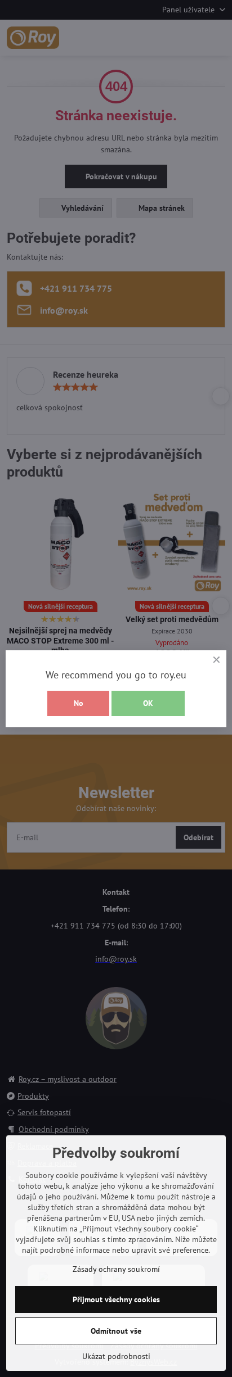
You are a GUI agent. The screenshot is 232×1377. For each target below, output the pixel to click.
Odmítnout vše (116, 1331)
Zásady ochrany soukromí (116, 1269)
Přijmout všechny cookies (116, 1299)
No (78, 703)
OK (148, 703)
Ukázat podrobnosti (116, 1356)
